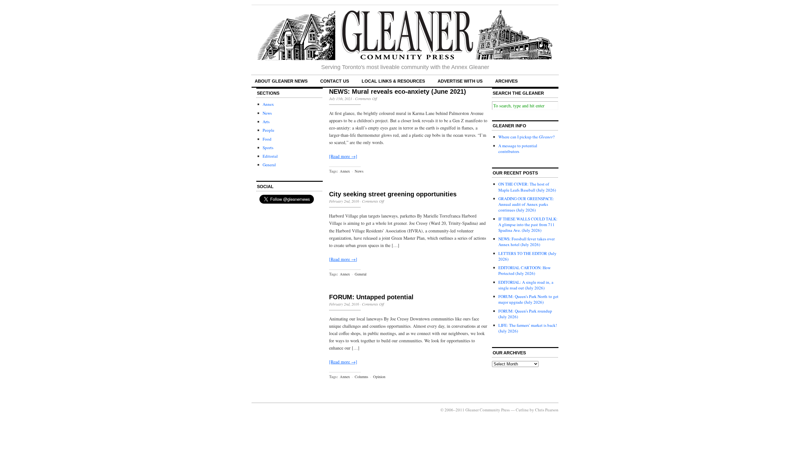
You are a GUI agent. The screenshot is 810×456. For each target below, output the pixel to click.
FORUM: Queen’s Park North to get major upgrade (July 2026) (528, 299)
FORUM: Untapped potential (371, 297)
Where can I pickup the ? (526, 137)
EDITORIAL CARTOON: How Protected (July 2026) (524, 270)
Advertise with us (460, 81)
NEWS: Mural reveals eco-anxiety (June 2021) (397, 91)
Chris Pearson (546, 410)
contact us (334, 81)
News (267, 113)
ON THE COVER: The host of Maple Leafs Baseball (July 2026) (527, 187)
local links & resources (393, 81)
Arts (266, 121)
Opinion (379, 376)
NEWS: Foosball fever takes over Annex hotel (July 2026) (526, 241)
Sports (268, 147)
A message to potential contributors (517, 148)
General (269, 165)
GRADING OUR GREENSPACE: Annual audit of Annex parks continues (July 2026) (526, 204)
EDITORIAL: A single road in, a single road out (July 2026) (525, 285)
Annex (268, 104)
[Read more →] (343, 156)
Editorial (270, 156)
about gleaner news (281, 81)
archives (506, 81)
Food (267, 139)
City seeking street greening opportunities (393, 194)
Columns (361, 376)
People (268, 130)
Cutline (522, 410)
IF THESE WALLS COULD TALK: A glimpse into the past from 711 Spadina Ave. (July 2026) (528, 224)
